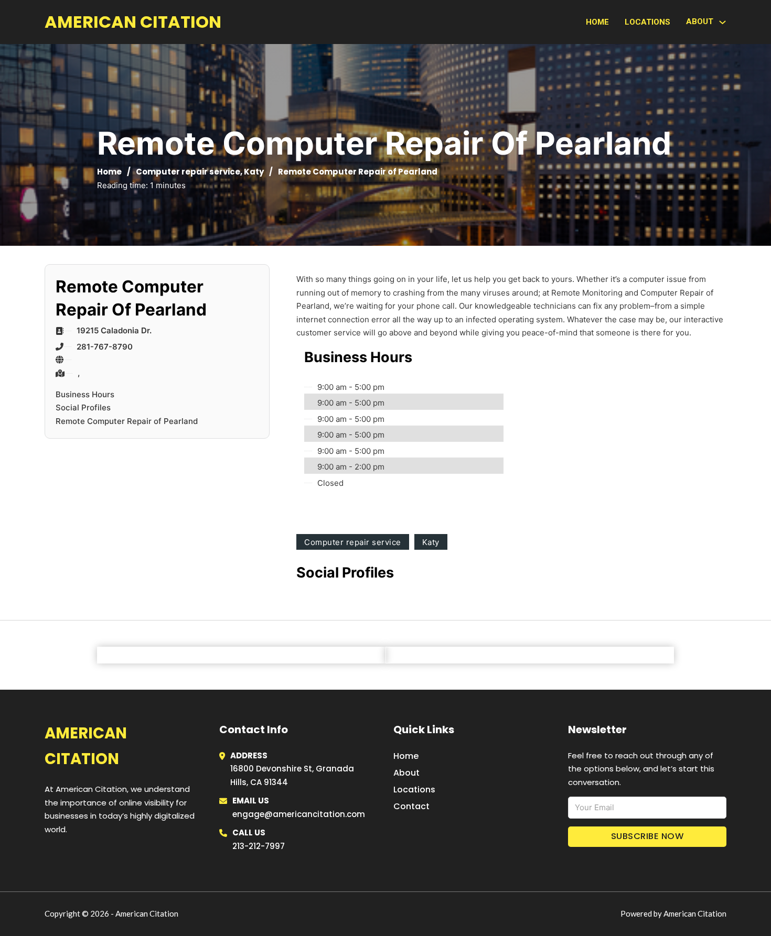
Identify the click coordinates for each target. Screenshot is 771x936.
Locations (647, 22)
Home (597, 22)
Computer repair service (188, 171)
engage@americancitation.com (298, 814)
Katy (254, 171)
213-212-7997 (258, 846)
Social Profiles (83, 407)
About (406, 773)
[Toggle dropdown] (722, 22)
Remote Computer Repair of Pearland (127, 421)
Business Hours (85, 394)
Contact (411, 806)
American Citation (133, 22)
